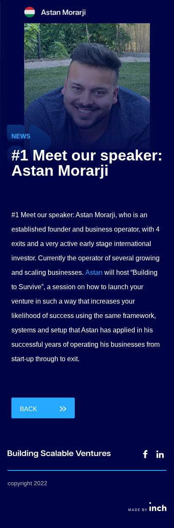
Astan (94, 272)
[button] (43, 408)
